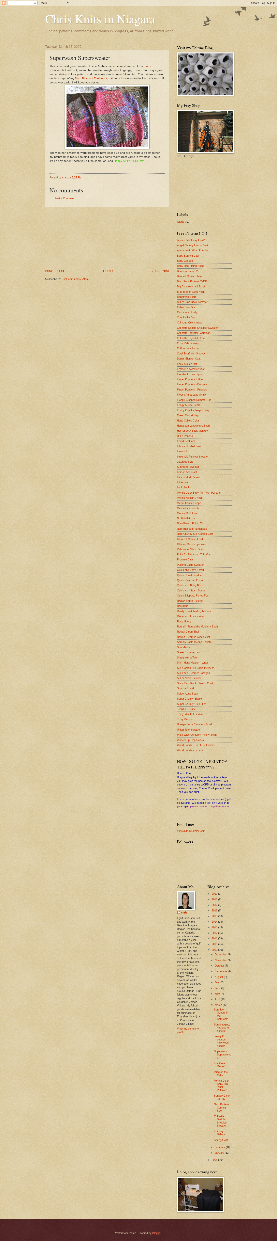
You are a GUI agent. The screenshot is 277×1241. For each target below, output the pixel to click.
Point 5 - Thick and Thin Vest (194, 554)
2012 (215, 933)
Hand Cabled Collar (188, 420)
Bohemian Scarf (186, 296)
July (217, 982)
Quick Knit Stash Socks (191, 590)
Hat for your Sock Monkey (192, 430)
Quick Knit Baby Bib (189, 585)
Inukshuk (182, 451)
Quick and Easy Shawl (190, 569)
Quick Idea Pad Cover (190, 580)
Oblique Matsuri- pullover (191, 544)
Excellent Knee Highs (189, 374)
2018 (215, 899)
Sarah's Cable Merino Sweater (194, 641)
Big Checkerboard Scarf (191, 286)
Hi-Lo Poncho (185, 435)
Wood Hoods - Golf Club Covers (196, 745)
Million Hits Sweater (188, 508)
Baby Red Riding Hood (190, 265)
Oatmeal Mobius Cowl (190, 539)
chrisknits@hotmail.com (191, 830)
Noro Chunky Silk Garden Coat (195, 533)
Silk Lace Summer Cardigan (193, 672)
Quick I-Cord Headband (190, 575)
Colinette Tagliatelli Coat (191, 338)
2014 (215, 921)
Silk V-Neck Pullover (189, 678)
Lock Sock (183, 487)
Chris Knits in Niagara (100, 19)
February (220, 1147)
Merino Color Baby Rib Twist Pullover (199, 492)
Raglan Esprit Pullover (190, 600)
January (220, 1152)
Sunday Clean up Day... (222, 1097)
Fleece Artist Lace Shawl (191, 394)
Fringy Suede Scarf (188, 405)
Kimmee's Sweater (188, 466)
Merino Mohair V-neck (190, 497)
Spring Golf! (221, 1140)
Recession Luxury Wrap (191, 616)
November (221, 960)
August (219, 977)
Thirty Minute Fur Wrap (190, 714)
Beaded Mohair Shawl (190, 276)
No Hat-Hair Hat (186, 518)
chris (184, 912)
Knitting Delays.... (221, 1133)
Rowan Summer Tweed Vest (193, 636)
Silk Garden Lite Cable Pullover (195, 667)
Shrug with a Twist (188, 657)
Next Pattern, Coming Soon (222, 1107)
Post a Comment (64, 198)
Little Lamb (183, 482)
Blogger (156, 1233)
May (218, 993)
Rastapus (182, 605)
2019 (215, 893)
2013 (215, 927)
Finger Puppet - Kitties (190, 379)
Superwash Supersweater (222, 1054)
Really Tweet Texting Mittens (194, 611)
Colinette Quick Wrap (189, 322)
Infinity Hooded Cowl (189, 446)
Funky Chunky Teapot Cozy (193, 410)
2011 (215, 938)
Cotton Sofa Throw (188, 348)
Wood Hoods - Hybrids (190, 750)
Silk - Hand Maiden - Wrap (192, 662)
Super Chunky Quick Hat (191, 703)
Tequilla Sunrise (186, 709)
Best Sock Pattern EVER (192, 281)
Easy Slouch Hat (187, 363)
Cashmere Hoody (187, 312)
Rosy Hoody (184, 621)
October (220, 965)
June (218, 988)
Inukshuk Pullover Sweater (192, 456)
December (221, 954)
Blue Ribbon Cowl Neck (191, 291)
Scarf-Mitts (183, 647)
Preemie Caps (185, 559)
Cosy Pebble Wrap (188, 343)
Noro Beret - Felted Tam (191, 523)
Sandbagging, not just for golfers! (222, 1027)
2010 (215, 944)
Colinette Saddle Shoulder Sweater (197, 327)
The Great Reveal (220, 1065)
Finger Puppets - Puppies (192, 389)
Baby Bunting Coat (188, 255)
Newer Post (54, 271)
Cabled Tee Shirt (186, 307)
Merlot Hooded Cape (189, 503)
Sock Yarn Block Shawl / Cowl (195, 683)
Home (108, 271)
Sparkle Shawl (185, 688)
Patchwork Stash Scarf (190, 549)
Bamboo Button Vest (189, 271)
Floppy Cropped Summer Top (194, 399)
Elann (147, 66)
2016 (215, 910)
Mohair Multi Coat (187, 513)
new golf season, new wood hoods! (221, 1041)
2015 (215, 916)
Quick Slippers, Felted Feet (193, 595)
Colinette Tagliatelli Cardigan (193, 332)
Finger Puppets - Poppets (192, 384)
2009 (215, 949)
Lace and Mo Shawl (188, 477)
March (219, 1004)
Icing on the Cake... (221, 1073)
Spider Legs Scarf (187, 693)
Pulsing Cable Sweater (190, 564)
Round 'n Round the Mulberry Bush (197, 626)
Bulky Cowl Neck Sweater (192, 301)
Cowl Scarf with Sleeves (191, 353)
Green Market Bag (188, 415)
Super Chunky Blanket (190, 698)
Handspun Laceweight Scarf (193, 425)
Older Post (160, 271)
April (218, 999)
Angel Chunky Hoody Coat (192, 245)
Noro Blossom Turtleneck (91, 78)
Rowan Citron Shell (188, 631)
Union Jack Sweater (189, 729)
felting (180, 221)
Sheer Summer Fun (188, 652)
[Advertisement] (107, 238)
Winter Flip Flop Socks (190, 740)
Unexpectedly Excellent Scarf (194, 724)
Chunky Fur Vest (187, 317)
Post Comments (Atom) (75, 279)
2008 (215, 1159)
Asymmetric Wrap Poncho (192, 250)
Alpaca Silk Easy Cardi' (191, 240)
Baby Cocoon (185, 260)
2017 (215, 905)
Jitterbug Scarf (185, 461)
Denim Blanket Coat (189, 358)
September (221, 971)
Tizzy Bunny (184, 719)
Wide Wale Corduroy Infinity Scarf (197, 734)
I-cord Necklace (186, 441)
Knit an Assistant (187, 472)
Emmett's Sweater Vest (191, 368)
